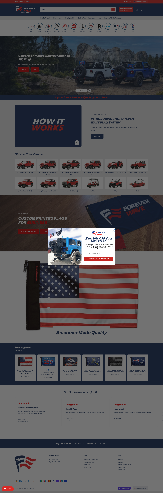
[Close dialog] (113, 230)
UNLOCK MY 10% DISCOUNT (98, 259)
